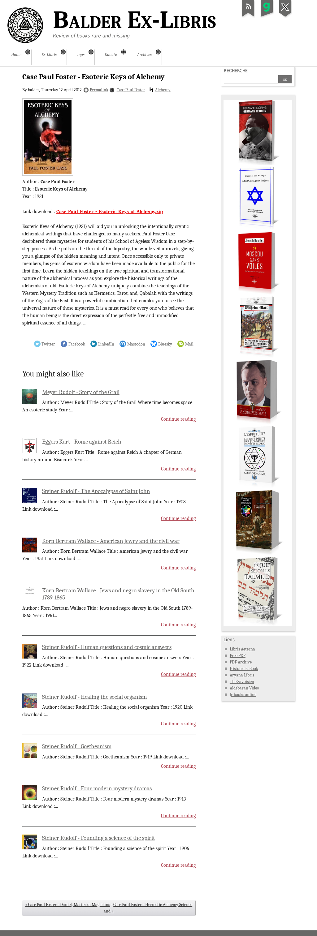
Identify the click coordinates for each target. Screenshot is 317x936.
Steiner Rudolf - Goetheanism (76, 746)
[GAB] (267, 17)
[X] (285, 17)
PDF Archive (241, 662)
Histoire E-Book (244, 668)
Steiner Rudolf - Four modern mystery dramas (97, 788)
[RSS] (248, 17)
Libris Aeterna (242, 649)
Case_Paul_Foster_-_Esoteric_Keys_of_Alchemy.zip (109, 211)
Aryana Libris (242, 675)
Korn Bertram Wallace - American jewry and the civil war (111, 541)
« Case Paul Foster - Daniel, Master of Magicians (67, 904)
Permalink (99, 89)
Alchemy (163, 89)
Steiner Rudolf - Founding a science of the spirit (98, 838)
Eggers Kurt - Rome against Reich (81, 441)
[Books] (258, 624)
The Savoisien (242, 681)
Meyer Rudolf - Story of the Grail (80, 392)
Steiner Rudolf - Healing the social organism (94, 696)
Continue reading (178, 419)
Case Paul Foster (131, 89)
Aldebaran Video (244, 688)
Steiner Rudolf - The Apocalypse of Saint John (96, 491)
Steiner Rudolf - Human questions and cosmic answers (107, 647)
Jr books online (243, 694)
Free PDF (237, 655)
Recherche (236, 70)
